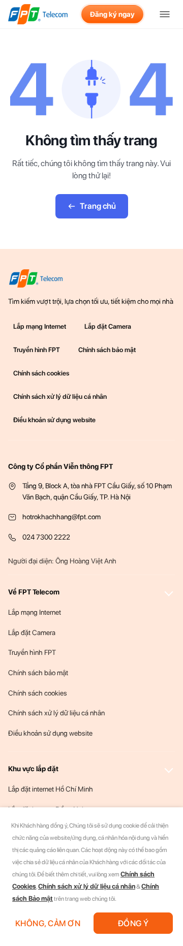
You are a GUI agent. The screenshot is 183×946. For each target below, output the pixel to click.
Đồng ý (133, 923)
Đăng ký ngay (112, 14)
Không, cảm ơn (47, 923)
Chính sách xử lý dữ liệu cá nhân (60, 396)
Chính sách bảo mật (107, 350)
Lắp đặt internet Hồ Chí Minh (50, 789)
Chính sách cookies (41, 373)
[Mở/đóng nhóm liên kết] (169, 592)
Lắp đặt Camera (107, 326)
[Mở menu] (165, 14)
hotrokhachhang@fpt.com (61, 517)
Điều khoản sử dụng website (54, 420)
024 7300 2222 (46, 537)
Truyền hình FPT (36, 350)
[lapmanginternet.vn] (38, 14)
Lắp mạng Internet (39, 326)
